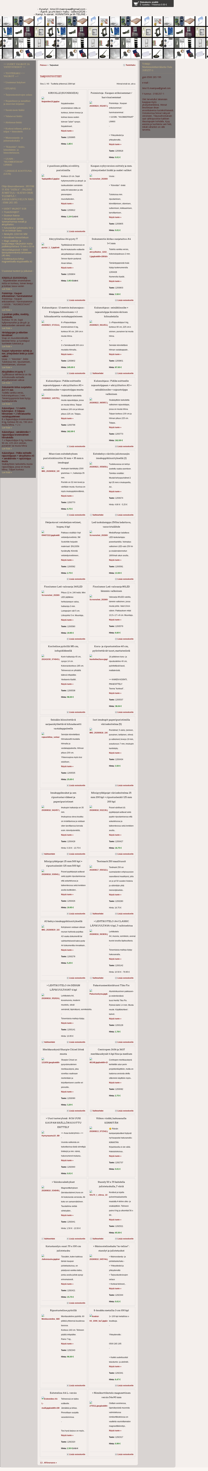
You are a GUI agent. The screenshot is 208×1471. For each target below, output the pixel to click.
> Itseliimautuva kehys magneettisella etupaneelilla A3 (17, 260)
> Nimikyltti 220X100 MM (14, 234)
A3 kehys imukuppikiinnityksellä (63, 921)
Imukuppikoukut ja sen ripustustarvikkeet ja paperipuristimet (63, 797)
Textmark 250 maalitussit (111, 861)
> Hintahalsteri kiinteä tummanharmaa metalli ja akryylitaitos (14, 222)
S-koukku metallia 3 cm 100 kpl (111, 1310)
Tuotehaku (130, 65)
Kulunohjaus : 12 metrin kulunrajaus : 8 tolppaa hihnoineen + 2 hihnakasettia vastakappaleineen (63, 312)
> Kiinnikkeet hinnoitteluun (15, 237)
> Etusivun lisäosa (11, 215)
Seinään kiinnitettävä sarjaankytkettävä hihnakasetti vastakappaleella (63, 724)
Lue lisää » (7, 289)
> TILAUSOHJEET (10, 212)
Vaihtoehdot (97, 373)
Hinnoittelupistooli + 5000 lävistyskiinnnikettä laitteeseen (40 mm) (17, 253)
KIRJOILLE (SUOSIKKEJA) (63, 93)
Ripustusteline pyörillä (63, 1310)
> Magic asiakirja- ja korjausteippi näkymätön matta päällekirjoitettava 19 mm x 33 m (18, 244)
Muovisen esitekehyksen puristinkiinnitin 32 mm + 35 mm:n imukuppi (63, 458)
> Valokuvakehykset (63, 1182)
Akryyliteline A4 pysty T (63, 239)
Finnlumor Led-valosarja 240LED (63, 586)
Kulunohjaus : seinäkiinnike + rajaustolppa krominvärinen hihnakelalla (111, 312)
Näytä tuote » (67, 131)
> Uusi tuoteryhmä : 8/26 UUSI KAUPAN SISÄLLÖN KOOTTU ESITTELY (63, 1122)
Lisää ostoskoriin (77, 231)
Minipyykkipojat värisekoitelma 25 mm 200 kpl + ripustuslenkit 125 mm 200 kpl (111, 797)
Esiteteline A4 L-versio (63, 1393)
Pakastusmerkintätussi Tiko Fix (111, 985)
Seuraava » (51, 1463)
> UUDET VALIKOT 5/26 (14, 208)
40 (45, 1463)
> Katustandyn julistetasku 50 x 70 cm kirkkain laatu (17, 229)
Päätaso (43, 65)
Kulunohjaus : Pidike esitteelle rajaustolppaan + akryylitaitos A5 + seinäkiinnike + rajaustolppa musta (63, 385)
